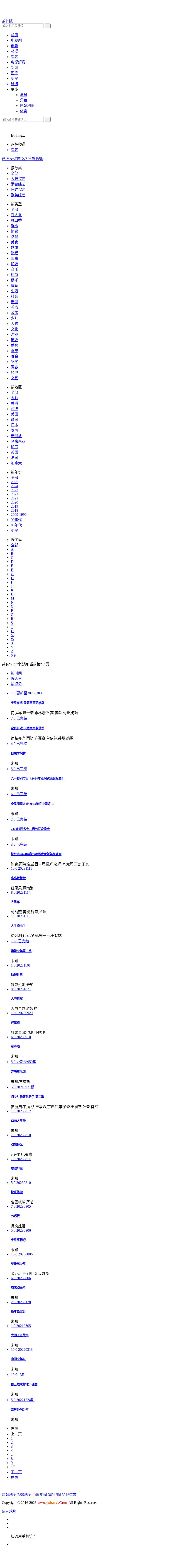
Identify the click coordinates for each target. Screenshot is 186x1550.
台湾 (14, 409)
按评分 (16, 684)
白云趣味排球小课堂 (24, 1384)
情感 (14, 231)
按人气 (16, 679)
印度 (14, 447)
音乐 (14, 269)
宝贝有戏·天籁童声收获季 (27, 728)
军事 (14, 258)
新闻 (14, 68)
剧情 (14, 84)
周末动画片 (18, 1287)
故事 (14, 313)
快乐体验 (17, 1192)
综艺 (14, 150)
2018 (14, 510)
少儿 (14, 318)
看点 (14, 307)
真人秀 (16, 215)
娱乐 (14, 280)
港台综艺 (18, 184)
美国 (14, 414)
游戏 (14, 334)
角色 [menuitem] (23, 100)
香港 (14, 403)
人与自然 (17, 998)
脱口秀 (16, 220)
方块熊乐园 (18, 1071)
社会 (14, 296)
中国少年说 (18, 1359)
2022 (14, 494)
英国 (14, 452)
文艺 (14, 378)
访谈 (14, 237)
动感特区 (17, 1144)
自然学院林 (18, 753)
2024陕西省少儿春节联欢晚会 (30, 829)
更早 (14, 531)
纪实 (14, 362)
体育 (14, 286)
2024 (14, 486)
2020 (14, 502)
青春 (14, 367)
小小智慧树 (18, 878)
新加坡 (16, 436)
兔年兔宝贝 (18, 1311)
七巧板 (15, 1216)
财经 (14, 253)
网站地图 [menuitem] (27, 106)
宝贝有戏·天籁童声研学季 (27, 703)
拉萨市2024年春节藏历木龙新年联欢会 (36, 854)
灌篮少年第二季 (21, 951)
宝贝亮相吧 (18, 1240)
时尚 (14, 275)
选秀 (14, 226)
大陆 (14, 398)
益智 (14, 345)
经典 (14, 372)
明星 (14, 78)
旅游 (14, 248)
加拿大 (16, 463)
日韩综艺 (18, 190)
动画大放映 (18, 1120)
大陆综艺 (18, 179)
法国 (14, 458)
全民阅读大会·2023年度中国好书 (32, 804)
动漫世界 (17, 975)
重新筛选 (35, 159)
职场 (14, 264)
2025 (14, 482)
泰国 (14, 430)
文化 (14, 329)
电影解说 (18, 62)
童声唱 (15, 1046)
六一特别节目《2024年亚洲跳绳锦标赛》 (37, 778)
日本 (14, 425)
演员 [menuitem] (23, 95)
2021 (14, 498)
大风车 (15, 902)
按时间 (16, 673)
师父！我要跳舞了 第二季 (27, 1097)
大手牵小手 (18, 925)
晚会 (14, 356)
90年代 (16, 520)
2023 (14, 490)
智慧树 (15, 1022)
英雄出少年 (18, 1263)
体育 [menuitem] (23, 111)
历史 (14, 340)
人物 (14, 324)
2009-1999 (19, 514)
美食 (14, 242)
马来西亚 (18, 441)
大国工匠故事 (20, 1335)
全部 (14, 173)
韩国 (14, 420)
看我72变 (17, 1168)
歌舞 (14, 351)
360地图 (54, 1495)
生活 (14, 291)
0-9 (13, 655)
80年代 (16, 525)
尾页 (14, 1477)
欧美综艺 (18, 195)
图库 (14, 73)
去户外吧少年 (20, 1409)
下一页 (16, 1472)
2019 (14, 506)
